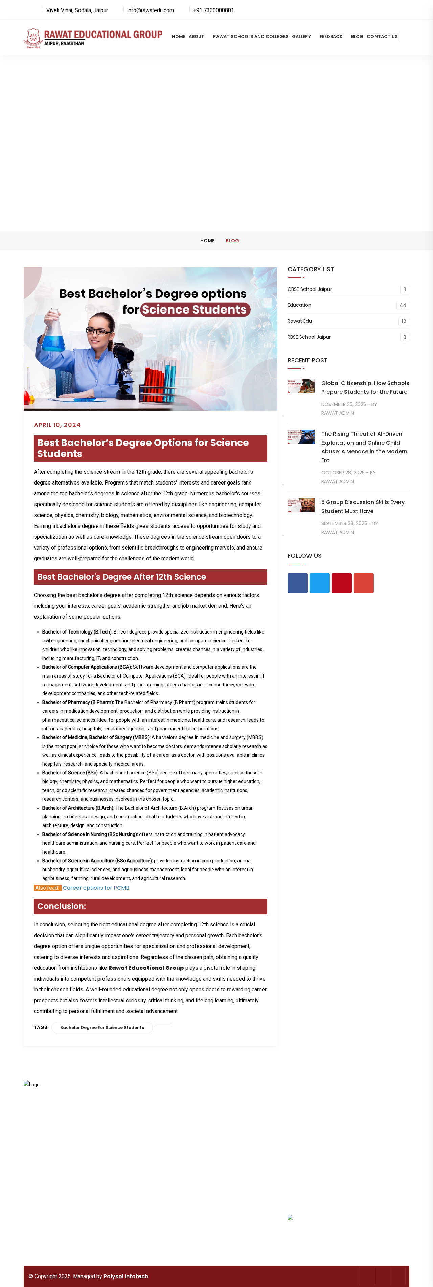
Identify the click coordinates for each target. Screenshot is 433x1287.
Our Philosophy (235, 1138)
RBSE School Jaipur (309, 337)
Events (226, 1152)
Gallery (301, 36)
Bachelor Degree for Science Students (102, 1027)
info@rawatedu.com (65, 1142)
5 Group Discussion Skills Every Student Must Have (363, 506)
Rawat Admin (337, 413)
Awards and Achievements (234, 1120)
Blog (357, 36)
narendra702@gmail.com (51, 1151)
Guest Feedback (173, 1180)
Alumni (226, 1166)
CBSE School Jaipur (310, 289)
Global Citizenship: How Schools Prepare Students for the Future (365, 387)
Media (162, 1166)
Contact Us (382, 36)
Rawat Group (233, 1101)
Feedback (331, 36)
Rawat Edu (300, 321)
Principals (166, 1138)
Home (178, 36)
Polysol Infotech (126, 1276)
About (196, 36)
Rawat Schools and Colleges (251, 36)
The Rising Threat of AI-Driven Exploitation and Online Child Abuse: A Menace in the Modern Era (364, 447)
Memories (166, 1152)
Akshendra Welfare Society (176, 1235)
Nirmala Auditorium (240, 1230)
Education (299, 305)
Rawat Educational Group (146, 968)
